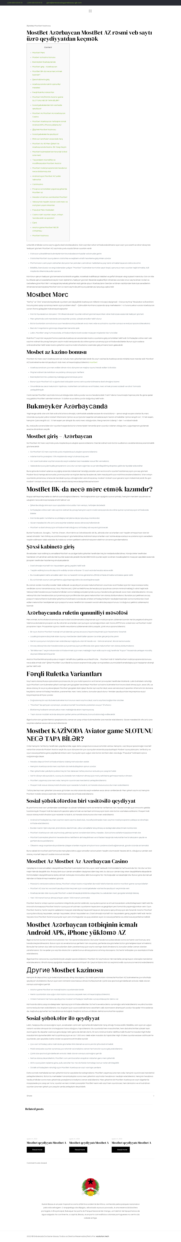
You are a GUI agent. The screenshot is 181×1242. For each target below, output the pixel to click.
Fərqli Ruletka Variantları (43, 92)
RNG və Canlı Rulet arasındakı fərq (47, 139)
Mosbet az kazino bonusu (43, 57)
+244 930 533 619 (14, 3)
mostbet (93, 362)
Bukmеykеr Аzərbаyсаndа (44, 62)
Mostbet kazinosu (40, 236)
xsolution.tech (102, 1236)
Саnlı (34, 223)
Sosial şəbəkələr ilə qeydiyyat (45, 134)
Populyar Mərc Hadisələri (43, 210)
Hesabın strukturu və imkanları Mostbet (49, 197)
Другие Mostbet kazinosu (44, 130)
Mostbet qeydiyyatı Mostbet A (46, 1143)
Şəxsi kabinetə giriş (40, 79)
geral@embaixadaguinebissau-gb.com (64, 3)
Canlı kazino (37, 184)
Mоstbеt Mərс (38, 53)
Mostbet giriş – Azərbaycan (44, 67)
